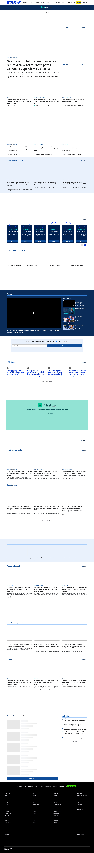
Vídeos (34, 820)
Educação (7, 806)
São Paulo (35, 800)
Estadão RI (55, 820)
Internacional (7, 818)
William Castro (26, 229)
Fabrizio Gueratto (40, 229)
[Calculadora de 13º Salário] (16, 258)
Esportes (7, 811)
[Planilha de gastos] (36, 258)
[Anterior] (82, 245)
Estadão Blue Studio (57, 815)
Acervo (6, 795)
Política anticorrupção (8, 836)
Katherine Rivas (81, 229)
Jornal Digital (61, 786)
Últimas (34, 811)
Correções (79, 836)
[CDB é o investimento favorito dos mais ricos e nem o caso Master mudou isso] (19, 633)
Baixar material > (10, 559)
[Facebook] (80, 849)
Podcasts (34, 822)
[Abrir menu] (8, 7)
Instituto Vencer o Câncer (82, 795)
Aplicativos (55, 822)
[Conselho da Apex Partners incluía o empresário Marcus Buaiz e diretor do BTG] (74, 171)
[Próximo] (85, 245)
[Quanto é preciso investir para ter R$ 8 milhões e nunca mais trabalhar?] (74, 495)
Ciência (6, 802)
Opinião (34, 795)
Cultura (6, 804)
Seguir (11, 241)
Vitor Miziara (68, 229)
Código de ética (7, 838)
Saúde (34, 802)
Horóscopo (55, 797)
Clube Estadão (19, 786)
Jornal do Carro (48, 786)
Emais (6, 809)
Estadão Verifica (8, 813)
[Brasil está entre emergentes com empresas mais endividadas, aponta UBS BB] (74, 460)
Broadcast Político (57, 811)
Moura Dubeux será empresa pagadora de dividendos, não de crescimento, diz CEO (81, 233)
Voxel (34, 815)
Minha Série (7, 824)
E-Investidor (30, 786)
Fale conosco (79, 840)
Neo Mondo (79, 802)
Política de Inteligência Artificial (39, 834)
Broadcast (55, 809)
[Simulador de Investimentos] (78, 258)
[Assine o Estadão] (78, 2)
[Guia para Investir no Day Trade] (57, 551)
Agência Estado (56, 806)
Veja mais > (83, 27)
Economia (7, 815)
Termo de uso (56, 836)
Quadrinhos (55, 800)
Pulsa (36, 786)
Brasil (6, 800)
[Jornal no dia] (82, 817)
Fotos (34, 824)
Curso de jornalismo (37, 836)
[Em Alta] (69, 2)
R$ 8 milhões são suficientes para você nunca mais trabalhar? (68, 233)
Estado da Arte (79, 797)
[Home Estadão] (14, 2)
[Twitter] (84, 849)
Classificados (56, 813)
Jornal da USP (79, 800)
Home (25, 786)
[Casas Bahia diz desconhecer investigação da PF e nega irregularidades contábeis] (47, 460)
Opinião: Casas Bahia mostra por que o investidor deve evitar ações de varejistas (40, 233)
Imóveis (55, 818)
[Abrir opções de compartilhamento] (59, 58)
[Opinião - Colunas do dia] (71, 2)
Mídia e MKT (7, 822)
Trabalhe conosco (80, 842)
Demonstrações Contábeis (58, 834)
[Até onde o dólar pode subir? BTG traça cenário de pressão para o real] (74, 89)
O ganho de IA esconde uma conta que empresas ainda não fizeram (13, 233)
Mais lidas (7, 820)
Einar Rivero (54, 229)
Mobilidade (35, 793)
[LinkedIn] (89, 849)
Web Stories (35, 827)
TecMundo (55, 786)
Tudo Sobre (35, 809)
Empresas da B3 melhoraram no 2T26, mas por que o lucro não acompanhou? (54, 233)
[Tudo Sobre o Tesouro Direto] (78, 551)
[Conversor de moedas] (57, 258)
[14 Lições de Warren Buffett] (36, 551)
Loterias (55, 802)
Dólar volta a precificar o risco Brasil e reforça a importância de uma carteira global (26, 233)
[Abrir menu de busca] (86, 7)
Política (34, 797)
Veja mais (83, 160)
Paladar (41, 786)
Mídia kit (5, 840)
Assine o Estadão (71, 786)
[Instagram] (87, 849)
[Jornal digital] (74, 2)
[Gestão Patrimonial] (16, 551)
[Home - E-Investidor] (47, 7)
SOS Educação (79, 804)
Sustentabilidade (36, 804)
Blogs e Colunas (8, 797)
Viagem (34, 813)
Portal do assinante (80, 838)
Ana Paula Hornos (13, 229)
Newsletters (55, 795)
